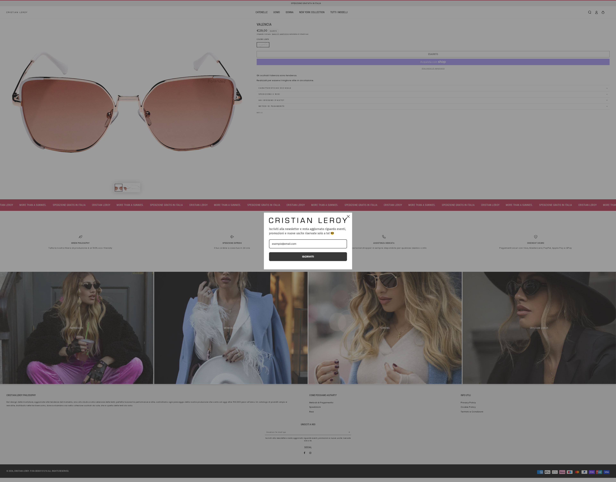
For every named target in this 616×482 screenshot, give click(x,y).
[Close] (348, 216)
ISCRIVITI (308, 256)
